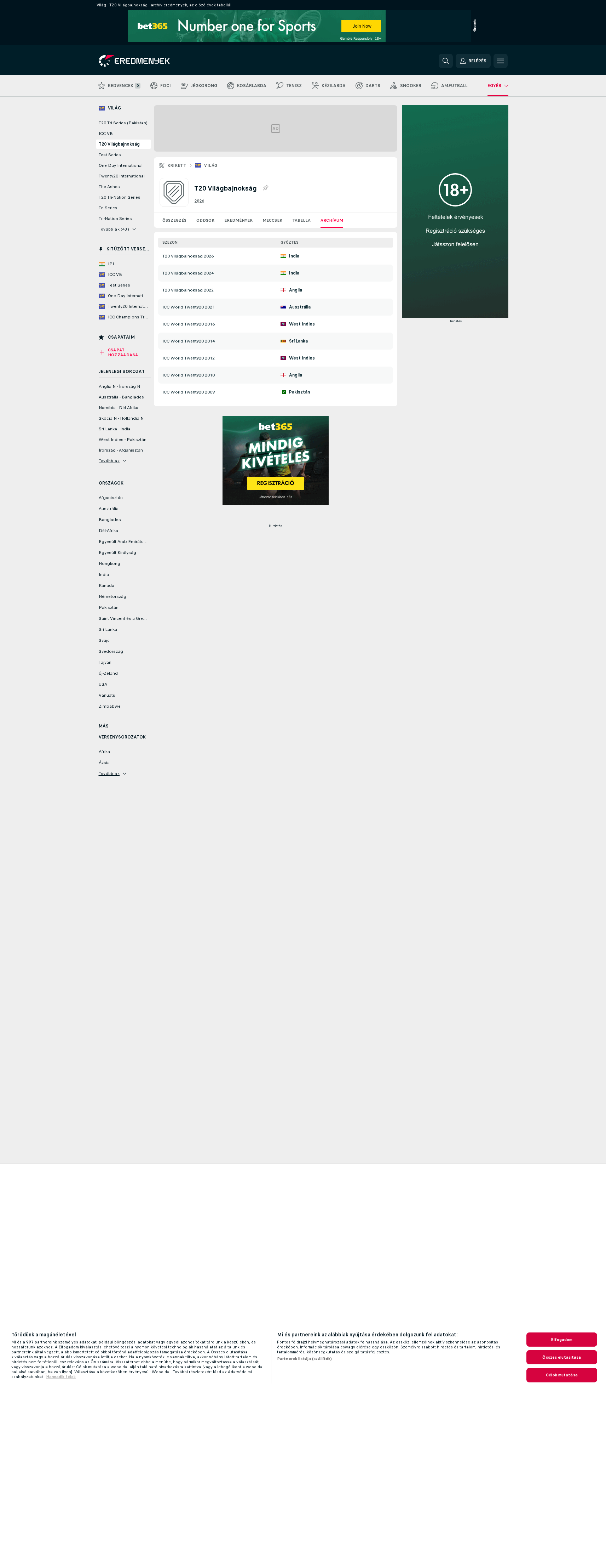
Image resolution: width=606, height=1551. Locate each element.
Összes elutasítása (561, 1357)
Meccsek (272, 220)
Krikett (176, 165)
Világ (210, 165)
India (294, 256)
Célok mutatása (562, 1374)
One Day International (121, 165)
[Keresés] (446, 61)
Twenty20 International (122, 176)
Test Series (110, 155)
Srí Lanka (298, 341)
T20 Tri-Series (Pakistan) (123, 123)
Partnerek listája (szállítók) (304, 1358)
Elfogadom (561, 1339)
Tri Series (108, 208)
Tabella (301, 220)
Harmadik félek (61, 1376)
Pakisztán (299, 392)
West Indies (302, 324)
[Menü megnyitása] (501, 61)
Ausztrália (300, 307)
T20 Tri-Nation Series (119, 197)
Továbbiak (109, 460)
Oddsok (205, 220)
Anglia (295, 290)
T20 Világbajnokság (119, 144)
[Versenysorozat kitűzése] (265, 188)
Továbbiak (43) (114, 229)
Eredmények (238, 220)
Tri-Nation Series (115, 218)
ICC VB (106, 133)
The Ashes (109, 186)
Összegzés (174, 220)
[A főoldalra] (147, 61)
